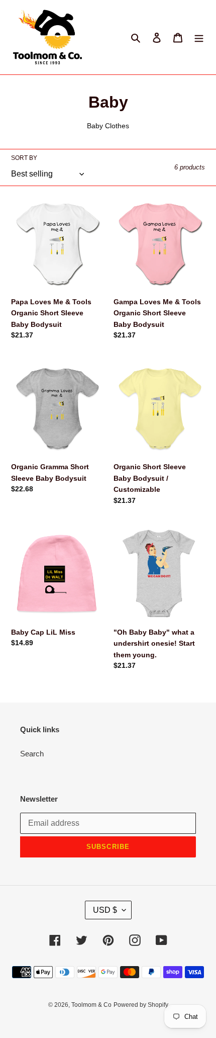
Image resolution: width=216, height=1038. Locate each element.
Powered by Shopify (141, 1004)
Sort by (24, 157)
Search (32, 753)
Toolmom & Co (91, 1004)
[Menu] (198, 37)
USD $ (105, 910)
